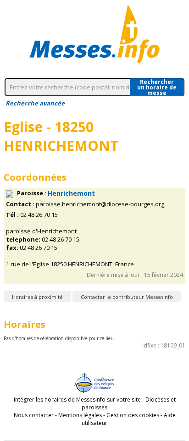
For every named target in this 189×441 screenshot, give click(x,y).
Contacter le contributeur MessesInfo (127, 296)
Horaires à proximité (37, 296)
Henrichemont (71, 193)
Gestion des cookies (132, 415)
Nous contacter (34, 415)
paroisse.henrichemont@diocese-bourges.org (100, 204)
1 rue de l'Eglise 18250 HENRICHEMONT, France (70, 264)
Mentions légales (80, 415)
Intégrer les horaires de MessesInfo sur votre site (77, 399)
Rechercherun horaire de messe (157, 87)
